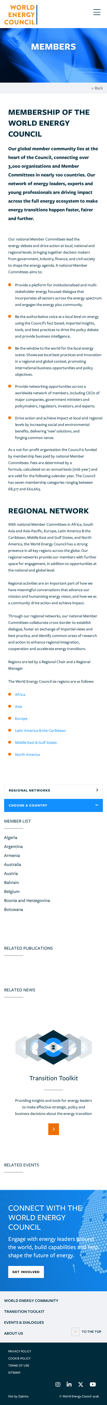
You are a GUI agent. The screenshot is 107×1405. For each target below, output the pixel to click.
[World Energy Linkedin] (69, 1385)
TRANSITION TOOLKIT (24, 1311)
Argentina (13, 846)
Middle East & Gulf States (36, 742)
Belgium (11, 891)
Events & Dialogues (24, 1322)
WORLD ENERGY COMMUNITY (31, 1300)
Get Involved (26, 1271)
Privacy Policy (19, 1351)
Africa (20, 694)
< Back (97, 88)
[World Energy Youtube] (93, 1385)
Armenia (12, 855)
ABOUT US (13, 1333)
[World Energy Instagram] (58, 1385)
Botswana (13, 909)
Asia (18, 706)
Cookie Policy (19, 1358)
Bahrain (11, 882)
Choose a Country (28, 805)
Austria (11, 873)
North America (28, 754)
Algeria (10, 837)
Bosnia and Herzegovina (27, 900)
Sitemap (14, 1372)
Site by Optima (18, 1396)
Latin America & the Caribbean (40, 730)
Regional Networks (29, 790)
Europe (21, 718)
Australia (12, 864)
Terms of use (18, 1365)
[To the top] (86, 1331)
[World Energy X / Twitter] (80, 1385)
